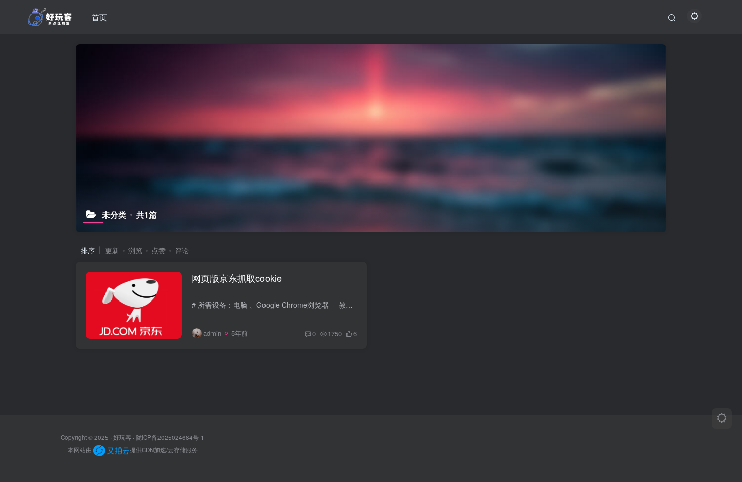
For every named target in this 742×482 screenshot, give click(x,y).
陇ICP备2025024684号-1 (170, 437)
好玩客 (122, 437)
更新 (112, 250)
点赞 (158, 250)
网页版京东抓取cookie (237, 277)
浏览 (135, 250)
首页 (99, 17)
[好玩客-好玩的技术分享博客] (50, 15)
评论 (182, 250)
